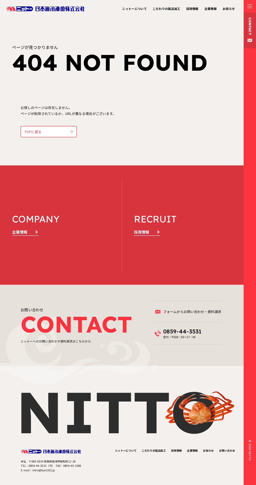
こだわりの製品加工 (154, 450)
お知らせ (208, 450)
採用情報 (176, 450)
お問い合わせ (227, 450)
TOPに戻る (33, 131)
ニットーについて (125, 450)
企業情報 (192, 450)
